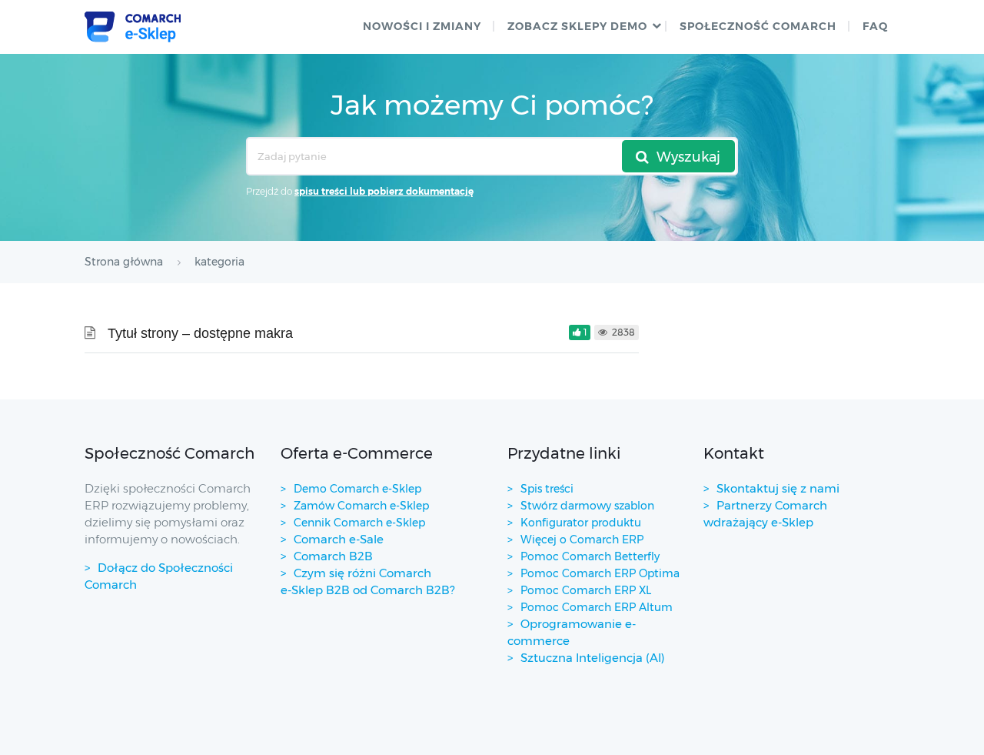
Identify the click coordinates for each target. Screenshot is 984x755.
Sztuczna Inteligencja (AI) (592, 657)
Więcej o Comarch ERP (581, 539)
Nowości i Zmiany (422, 26)
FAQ (875, 26)
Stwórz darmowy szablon (587, 506)
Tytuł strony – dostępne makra (200, 333)
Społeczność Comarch (758, 26)
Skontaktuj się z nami (777, 488)
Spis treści (546, 489)
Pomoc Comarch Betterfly (590, 556)
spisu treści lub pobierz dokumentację (384, 191)
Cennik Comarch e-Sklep (359, 523)
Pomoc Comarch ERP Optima (600, 573)
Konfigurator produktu (580, 523)
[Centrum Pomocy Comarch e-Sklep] (133, 27)
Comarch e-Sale (339, 539)
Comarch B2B (333, 556)
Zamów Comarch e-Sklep (361, 506)
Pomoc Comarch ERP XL (585, 590)
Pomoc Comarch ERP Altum (596, 607)
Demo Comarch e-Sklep (357, 489)
